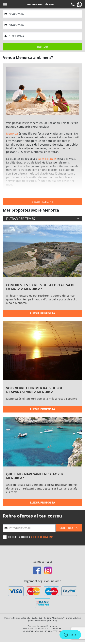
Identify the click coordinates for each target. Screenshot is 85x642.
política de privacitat (42, 536)
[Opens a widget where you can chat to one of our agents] (70, 635)
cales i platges (47, 159)
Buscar (42, 47)
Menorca (12, 133)
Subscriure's (69, 528)
